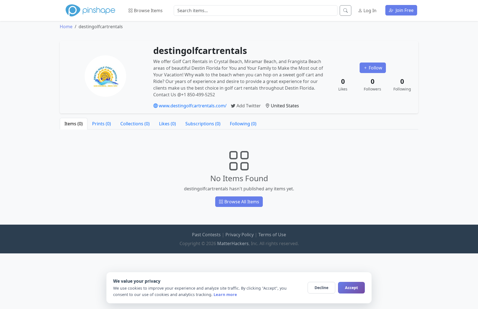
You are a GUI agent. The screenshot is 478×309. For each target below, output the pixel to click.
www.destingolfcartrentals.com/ (192, 106)
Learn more (225, 294)
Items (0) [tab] (73, 124)
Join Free (404, 10)
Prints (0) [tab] (101, 124)
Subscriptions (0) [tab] (202, 124)
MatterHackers (233, 243)
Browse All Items (241, 202)
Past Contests (206, 235)
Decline (321, 287)
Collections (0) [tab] (135, 124)
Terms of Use (272, 235)
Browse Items (148, 10)
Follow (375, 68)
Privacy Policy (239, 235)
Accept (351, 287)
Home (66, 27)
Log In (369, 10)
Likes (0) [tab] (167, 124)
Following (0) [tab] (243, 124)
